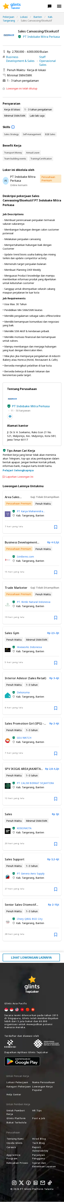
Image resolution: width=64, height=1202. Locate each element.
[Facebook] (28, 1182)
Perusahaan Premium (48, 178)
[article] (32, 512)
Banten (37, 17)
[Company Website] (10, 416)
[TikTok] (49, 1182)
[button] (49, 6)
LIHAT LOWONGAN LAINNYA (31, 957)
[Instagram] (14, 1182)
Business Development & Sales (20, 59)
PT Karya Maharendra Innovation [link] (30, 511)
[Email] (42, 1182)
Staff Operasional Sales (47, 61)
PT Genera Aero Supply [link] (30, 873)
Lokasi (24, 17)
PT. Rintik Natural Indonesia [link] (33, 602)
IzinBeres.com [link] (25, 556)
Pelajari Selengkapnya (18, 470)
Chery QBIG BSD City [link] (29, 919)
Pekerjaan (8, 17)
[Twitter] (21, 1182)
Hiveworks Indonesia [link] (29, 647)
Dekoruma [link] (23, 692)
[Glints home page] (12, 6)
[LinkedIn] (35, 1182)
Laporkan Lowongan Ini (19, 476)
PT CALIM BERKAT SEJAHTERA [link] (35, 783)
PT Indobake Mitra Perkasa (41, 37)
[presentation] (12, 6)
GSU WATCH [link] (24, 737)
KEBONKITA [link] (24, 828)
